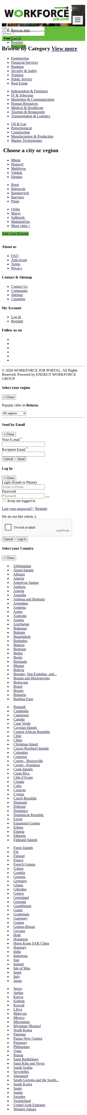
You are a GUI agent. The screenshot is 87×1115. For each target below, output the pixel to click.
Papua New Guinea (27, 1038)
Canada (19, 719)
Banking (17, 67)
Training (17, 75)
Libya (17, 1009)
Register (17, 42)
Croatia (18, 782)
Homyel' (17, 164)
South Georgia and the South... (36, 1080)
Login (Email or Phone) (19, 482)
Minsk (15, 160)
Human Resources (24, 104)
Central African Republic (31, 732)
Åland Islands (23, 570)
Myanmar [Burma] (27, 1026)
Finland (19, 856)
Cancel (8, 459)
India (17, 952)
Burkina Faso (23, 699)
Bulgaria (19, 695)
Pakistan (19, 1034)
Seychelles (21, 1072)
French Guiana (24, 864)
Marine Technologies (26, 140)
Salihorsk (18, 217)
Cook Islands (23, 769)
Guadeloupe (22, 906)
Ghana (18, 885)
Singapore (20, 1076)
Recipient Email (15, 449)
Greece (18, 893)
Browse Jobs (20, 30)
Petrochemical (21, 128)
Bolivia (18, 670)
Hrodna (16, 177)
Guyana (19, 931)
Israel (17, 972)
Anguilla (19, 595)
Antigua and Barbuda (29, 599)
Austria (18, 620)
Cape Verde (22, 723)
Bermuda (20, 662)
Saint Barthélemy (26, 1059)
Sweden (19, 1097)
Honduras (20, 939)
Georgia (19, 877)
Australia (19, 616)
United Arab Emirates (29, 1105)
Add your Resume (15, 234)
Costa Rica (21, 773)
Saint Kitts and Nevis (29, 1063)
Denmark (20, 802)
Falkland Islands (25, 840)
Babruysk (18, 189)
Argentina (20, 603)
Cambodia (21, 711)
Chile (17, 736)
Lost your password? (17, 509)
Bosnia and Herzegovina (31, 678)
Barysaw (17, 197)
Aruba (18, 612)
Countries (18, 299)
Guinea (18, 922)
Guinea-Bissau (24, 927)
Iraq (16, 960)
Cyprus (18, 794)
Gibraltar (19, 889)
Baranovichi (20, 193)
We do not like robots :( (19, 516)
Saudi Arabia (22, 1068)
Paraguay (20, 1043)
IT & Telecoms (22, 95)
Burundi (19, 707)
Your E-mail (12, 440)
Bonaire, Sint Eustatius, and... (35, 674)
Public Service (21, 79)
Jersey (18, 989)
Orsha (15, 209)
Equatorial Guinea (26, 823)
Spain (17, 1088)
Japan (17, 981)
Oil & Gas (18, 124)
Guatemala (21, 914)
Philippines (21, 1047)
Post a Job (18, 46)
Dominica (20, 811)
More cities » (20, 226)
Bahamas (20, 628)
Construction (20, 132)
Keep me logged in (20, 501)
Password (9, 491)
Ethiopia (19, 836)
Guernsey (20, 918)
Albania (19, 574)
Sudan (18, 1092)
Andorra (19, 587)
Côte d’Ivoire (23, 777)
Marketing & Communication (32, 99)
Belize (18, 653)
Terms (15, 264)
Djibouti (19, 807)
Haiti (17, 935)
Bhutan (18, 666)
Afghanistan (22, 566)
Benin (17, 657)
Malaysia (20, 1013)
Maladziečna (20, 222)
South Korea (22, 1084)
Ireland (18, 964)
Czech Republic (25, 798)
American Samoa (26, 583)
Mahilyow (18, 168)
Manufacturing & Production (32, 136)
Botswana (20, 682)
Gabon (18, 868)
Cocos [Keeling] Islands (31, 748)
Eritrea (18, 827)
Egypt (17, 819)
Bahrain (19, 632)
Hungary (19, 947)
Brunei (18, 691)
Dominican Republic (28, 815)
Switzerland (22, 1101)
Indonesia (20, 956)
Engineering (20, 58)
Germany (20, 881)
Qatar (17, 1051)
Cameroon (21, 715)
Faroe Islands (23, 848)
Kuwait (18, 1005)
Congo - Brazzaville (28, 761)
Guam (18, 910)
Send (21, 459)
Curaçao (19, 790)
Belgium (19, 649)
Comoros (20, 757)
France (18, 860)
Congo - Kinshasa (26, 765)
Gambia (19, 873)
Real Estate (19, 83)
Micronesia (21, 1022)
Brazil (17, 686)
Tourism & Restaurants (28, 112)
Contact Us (19, 286)
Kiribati (19, 1001)
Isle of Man (21, 968)
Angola (18, 591)
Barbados (20, 641)
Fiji (15, 852)
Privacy (16, 268)
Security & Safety (24, 71)
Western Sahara (24, 1109)
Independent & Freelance (29, 91)
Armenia (19, 607)
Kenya (18, 997)
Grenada (19, 902)
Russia (18, 1055)
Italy (16, 977)
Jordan (18, 993)
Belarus (19, 645)
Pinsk (15, 201)
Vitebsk (16, 173)
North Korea (22, 1030)
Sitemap (17, 295)
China (17, 740)
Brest (15, 185)
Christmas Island (25, 744)
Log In (16, 38)
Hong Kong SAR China (31, 943)
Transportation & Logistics (30, 116)
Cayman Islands (25, 728)
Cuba (17, 786)
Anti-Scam (19, 260)
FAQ (15, 256)
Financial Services (24, 62)
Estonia (18, 831)
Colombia (20, 752)
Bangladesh (22, 637)
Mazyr (16, 213)
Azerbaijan (21, 624)
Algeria (18, 578)
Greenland (21, 898)
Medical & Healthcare (27, 108)
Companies (19, 291)
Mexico (19, 1018)
